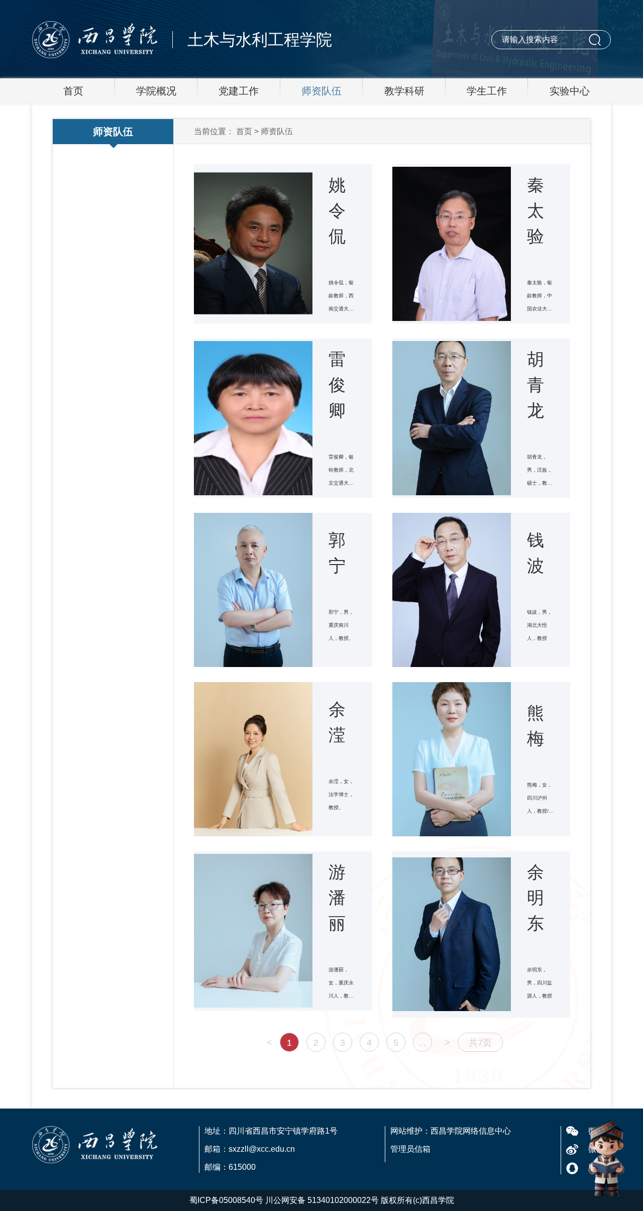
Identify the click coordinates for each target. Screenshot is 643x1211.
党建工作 (239, 90)
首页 (73, 90)
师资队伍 (321, 90)
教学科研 (404, 90)
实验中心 (570, 90)
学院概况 (156, 90)
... (422, 1043)
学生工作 (487, 90)
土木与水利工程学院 (259, 40)
